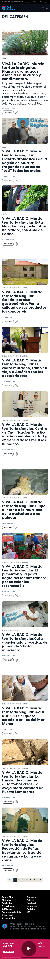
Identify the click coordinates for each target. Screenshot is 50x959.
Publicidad (7, 903)
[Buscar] (46, 8)
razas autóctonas (10, 630)
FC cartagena (43, 2)
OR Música (42, 946)
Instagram (32, 906)
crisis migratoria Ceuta (17, 2)
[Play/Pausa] (29, 948)
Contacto (31, 897)
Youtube (31, 909)
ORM (4, 59)
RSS (28, 912)
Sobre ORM (7, 897)
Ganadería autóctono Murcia (15, 288)
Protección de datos (12, 912)
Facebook (31, 903)
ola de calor (27, 2)
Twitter (30, 900)
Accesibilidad (8, 918)
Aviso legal (7, 915)
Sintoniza (6, 900)
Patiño (4, 214)
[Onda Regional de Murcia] (8, 8)
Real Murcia (35, 2)
